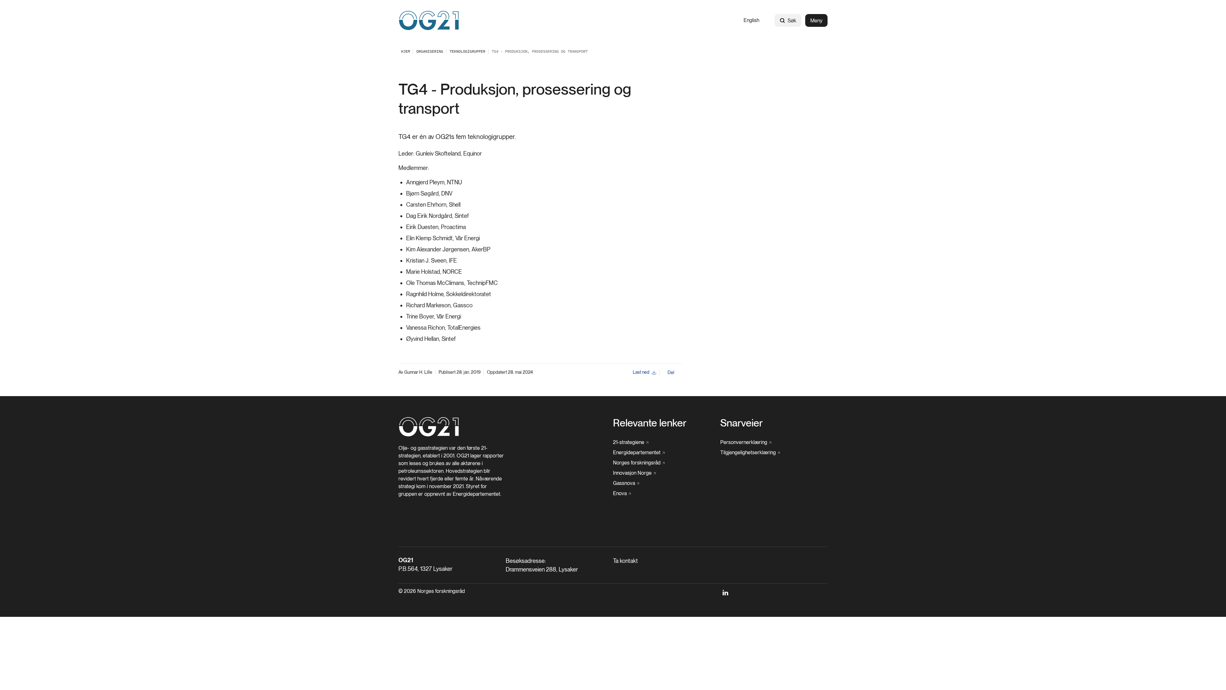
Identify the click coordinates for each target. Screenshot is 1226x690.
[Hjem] (428, 20)
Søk (792, 21)
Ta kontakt (625, 560)
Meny (816, 21)
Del (671, 372)
